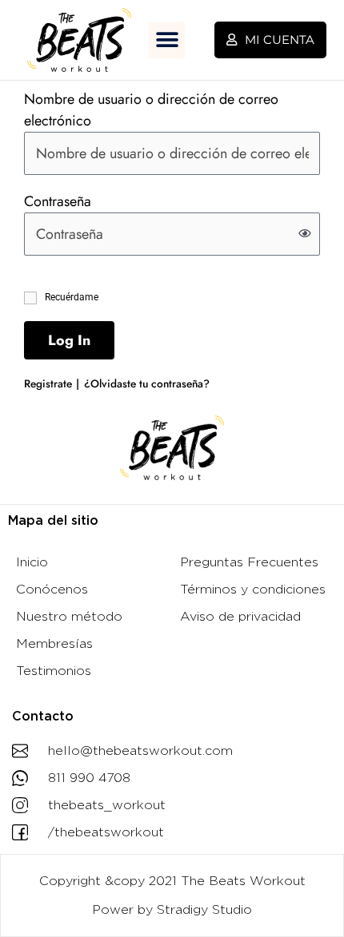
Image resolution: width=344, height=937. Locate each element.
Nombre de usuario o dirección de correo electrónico (151, 110)
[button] (167, 40)
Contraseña (57, 201)
